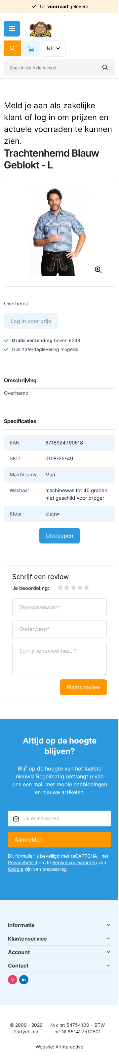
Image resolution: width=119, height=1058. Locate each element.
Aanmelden (28, 839)
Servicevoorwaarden (74, 862)
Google (15, 869)
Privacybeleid (22, 862)
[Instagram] (12, 979)
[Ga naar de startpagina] (40, 29)
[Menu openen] (12, 29)
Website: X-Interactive (59, 1046)
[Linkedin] (23, 979)
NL (50, 48)
